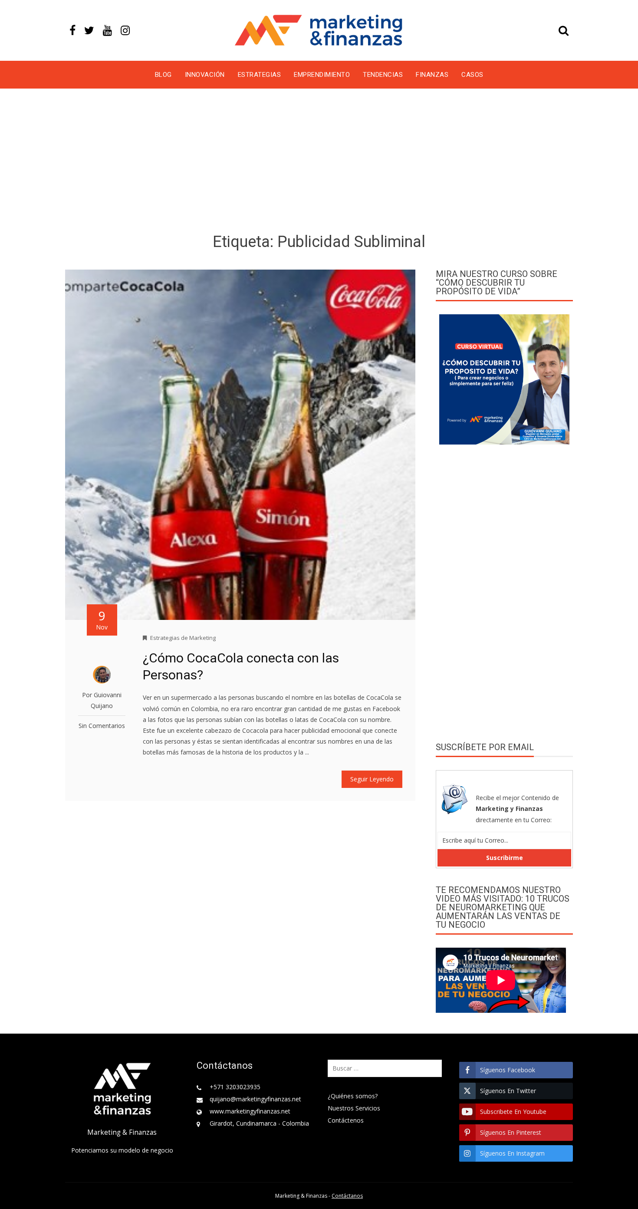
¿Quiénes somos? (353, 1096)
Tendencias (383, 75)
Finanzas (432, 75)
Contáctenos (346, 1120)
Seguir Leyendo (372, 779)
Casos (472, 75)
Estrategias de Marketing (183, 638)
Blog (163, 75)
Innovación (205, 75)
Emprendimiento (322, 75)
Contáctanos (347, 1195)
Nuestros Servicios (354, 1108)
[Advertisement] (319, 162)
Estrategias (259, 75)
